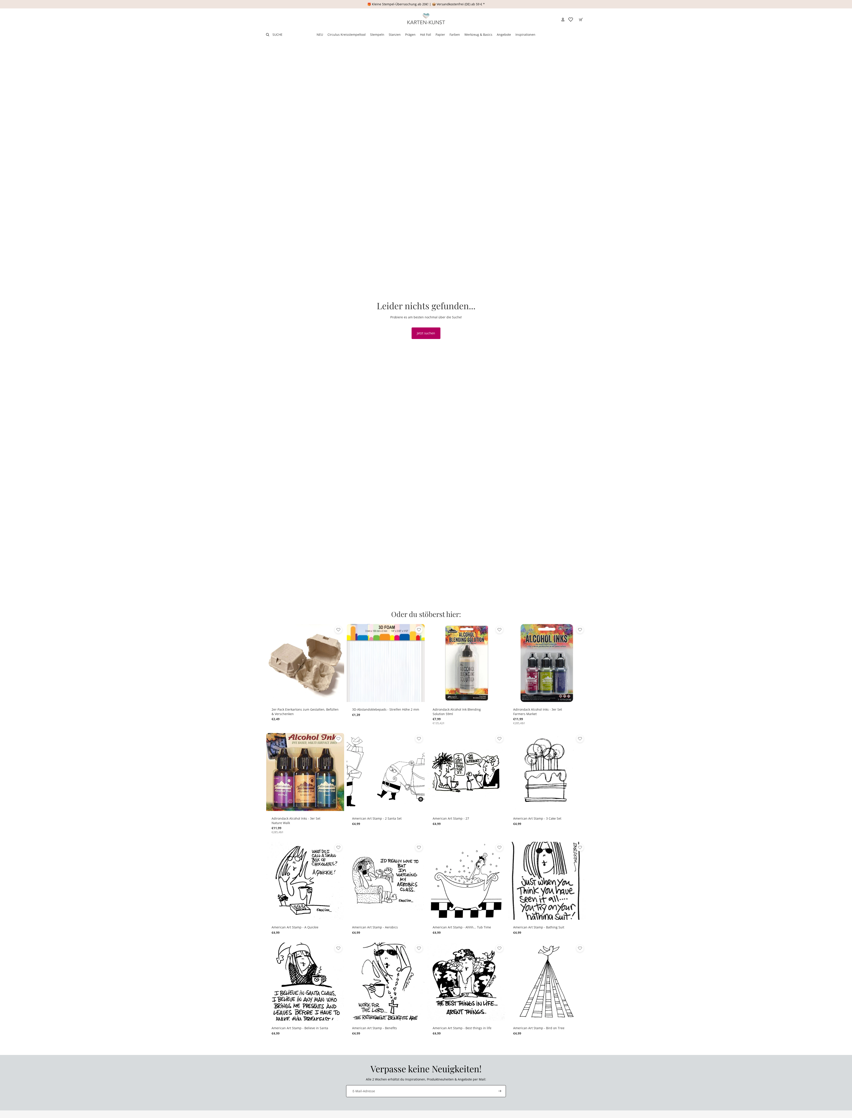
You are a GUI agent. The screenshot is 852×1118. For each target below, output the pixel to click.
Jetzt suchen (426, 333)
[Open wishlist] (570, 19)
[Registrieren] (500, 1091)
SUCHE (277, 34)
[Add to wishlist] (338, 629)
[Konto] (563, 19)
